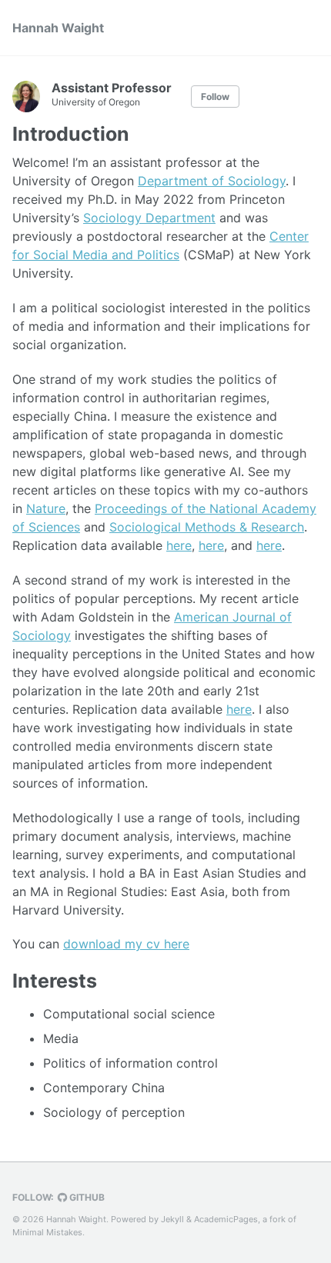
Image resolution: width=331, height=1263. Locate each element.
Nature (45, 508)
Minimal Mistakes (47, 1232)
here (179, 545)
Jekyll (172, 1219)
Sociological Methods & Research (206, 527)
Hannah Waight (58, 27)
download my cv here (126, 943)
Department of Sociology (212, 180)
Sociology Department (149, 217)
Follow (215, 96)
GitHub (86, 1197)
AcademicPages (226, 1219)
